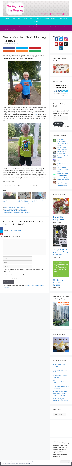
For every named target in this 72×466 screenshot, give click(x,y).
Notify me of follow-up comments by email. (16, 275)
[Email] (61, 48)
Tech (65, 26)
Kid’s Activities (17, 26)
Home (10, 26)
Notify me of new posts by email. (13, 278)
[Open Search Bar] (36, 24)
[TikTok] (66, 44)
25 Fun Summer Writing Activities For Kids (63, 169)
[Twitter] (61, 39)
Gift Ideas (36, 21)
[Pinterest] (61, 44)
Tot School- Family (62, 160)
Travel (37, 18)
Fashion (52, 26)
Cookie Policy (29, 463)
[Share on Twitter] (1, 231)
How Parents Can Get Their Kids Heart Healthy (15, 210)
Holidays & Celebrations (49, 18)
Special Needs (27, 26)
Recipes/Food (44, 26)
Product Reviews (21, 207)
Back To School (8, 207)
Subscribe (58, 123)
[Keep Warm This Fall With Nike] (9, 195)
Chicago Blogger (28, 18)
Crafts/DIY (35, 26)
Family (4, 26)
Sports (4, 29)
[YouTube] (56, 44)
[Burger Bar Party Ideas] (61, 206)
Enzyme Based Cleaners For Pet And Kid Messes (62, 183)
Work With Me (16, 18)
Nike (36, 114)
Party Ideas (62, 18)
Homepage (7, 18)
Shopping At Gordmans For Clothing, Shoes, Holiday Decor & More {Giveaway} (24, 201)
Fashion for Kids (12, 209)
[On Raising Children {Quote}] (61, 269)
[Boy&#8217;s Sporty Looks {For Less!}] (39, 195)
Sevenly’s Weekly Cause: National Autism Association (17, 212)
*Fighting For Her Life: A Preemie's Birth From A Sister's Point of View (60, 393)
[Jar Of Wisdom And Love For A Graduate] (61, 236)
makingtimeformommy (15, 230)
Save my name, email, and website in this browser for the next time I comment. (23, 270)
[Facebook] (56, 39)
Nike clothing (23, 209)
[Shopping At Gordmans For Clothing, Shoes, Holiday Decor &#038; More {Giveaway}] (24, 195)
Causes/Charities (11, 29)
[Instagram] (66, 39)
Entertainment (58, 26)
